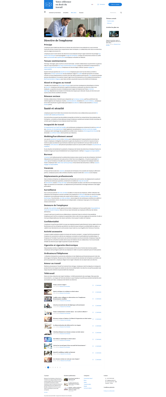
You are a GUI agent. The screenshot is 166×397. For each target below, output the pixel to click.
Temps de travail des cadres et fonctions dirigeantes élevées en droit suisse (113, 41)
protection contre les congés (88, 129)
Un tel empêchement (57, 129)
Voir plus (46, 392)
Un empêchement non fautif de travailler (55, 127)
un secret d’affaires (89, 101)
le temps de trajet (62, 182)
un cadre (79, 73)
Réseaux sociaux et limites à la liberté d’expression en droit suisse (72, 318)
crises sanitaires (52, 208)
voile (90, 75)
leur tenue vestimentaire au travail (67, 65)
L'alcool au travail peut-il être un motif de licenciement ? (69, 345)
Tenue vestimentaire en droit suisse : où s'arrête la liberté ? (70, 311)
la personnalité (51, 57)
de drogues (67, 85)
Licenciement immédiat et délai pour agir (74, 379)
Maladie (85, 386)
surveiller (65, 192)
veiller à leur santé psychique (64, 162)
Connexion (102, 4)
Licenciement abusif (88, 378)
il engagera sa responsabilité (91, 151)
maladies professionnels (57, 114)
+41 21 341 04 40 (110, 378)
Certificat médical (87, 388)
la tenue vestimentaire (57, 73)
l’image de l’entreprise (71, 55)
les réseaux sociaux (78, 99)
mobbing (66, 139)
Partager (99, 285)
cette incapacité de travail (90, 131)
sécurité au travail (65, 72)
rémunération (49, 182)
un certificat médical (55, 133)
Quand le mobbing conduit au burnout (64, 352)
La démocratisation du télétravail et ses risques (67, 325)
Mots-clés (49, 34)
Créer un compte (115, 4)
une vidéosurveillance (84, 196)
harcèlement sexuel (55, 139)
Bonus (85, 380)
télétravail (81, 194)
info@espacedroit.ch (111, 380)
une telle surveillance (65, 198)
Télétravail (109, 23)
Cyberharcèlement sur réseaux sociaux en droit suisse (68, 332)
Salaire (85, 382)
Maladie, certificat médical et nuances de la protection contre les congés (74, 388)
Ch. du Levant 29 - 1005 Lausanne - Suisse (111, 382)
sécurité (48, 87)
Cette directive (55, 144)
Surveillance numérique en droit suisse (64, 338)
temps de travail (82, 181)
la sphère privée (61, 57)
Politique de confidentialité (109, 390)
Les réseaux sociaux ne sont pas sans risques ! (66, 359)
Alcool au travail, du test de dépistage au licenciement (69, 305)
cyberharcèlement (72, 101)
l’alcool (60, 85)
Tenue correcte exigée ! (60, 284)
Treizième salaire (110, 21)
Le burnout (47, 157)
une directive (75, 102)
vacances (48, 129)
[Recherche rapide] (121, 13)
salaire (97, 127)
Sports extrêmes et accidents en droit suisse (66, 291)
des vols (60, 192)
